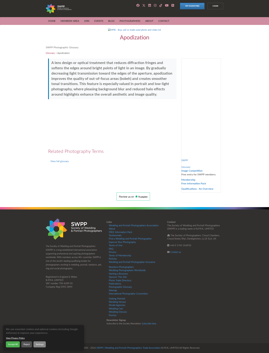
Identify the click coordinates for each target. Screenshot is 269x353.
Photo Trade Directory (120, 280)
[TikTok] (160, 5)
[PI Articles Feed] (172, 5)
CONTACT (163, 21)
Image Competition (192, 171)
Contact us (175, 252)
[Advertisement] (112, 124)
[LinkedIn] (149, 5)
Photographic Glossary (120, 287)
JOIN (86, 21)
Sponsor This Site (118, 277)
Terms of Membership (120, 255)
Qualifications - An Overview (197, 189)
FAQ (111, 249)
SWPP (184, 160)
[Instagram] (155, 5)
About (112, 229)
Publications (115, 284)
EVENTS (98, 21)
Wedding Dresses (118, 312)
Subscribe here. (149, 324)
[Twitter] (143, 5)
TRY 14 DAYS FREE (192, 6)
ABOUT (149, 21)
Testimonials (115, 235)
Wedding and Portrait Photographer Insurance (132, 262)
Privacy (112, 252)
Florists (112, 315)
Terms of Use (115, 245)
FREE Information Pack (120, 232)
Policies (113, 259)
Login (215, 6)
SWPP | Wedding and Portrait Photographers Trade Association (129, 348)
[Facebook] (137, 5)
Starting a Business (118, 274)
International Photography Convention (128, 294)
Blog (111, 21)
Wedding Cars (116, 309)
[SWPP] (74, 229)
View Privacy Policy (15, 338)
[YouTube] (167, 5)
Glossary (50, 53)
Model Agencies (117, 305)
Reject (27, 344)
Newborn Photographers (121, 267)
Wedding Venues (117, 302)
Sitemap (113, 290)
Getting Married (117, 299)
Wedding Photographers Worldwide (127, 270)
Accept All (13, 344)
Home (52, 21)
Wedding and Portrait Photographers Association (133, 225)
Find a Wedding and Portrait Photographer (130, 239)
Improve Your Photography (122, 242)
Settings (40, 344)
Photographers (130, 21)
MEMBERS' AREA (70, 21)
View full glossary (59, 161)
